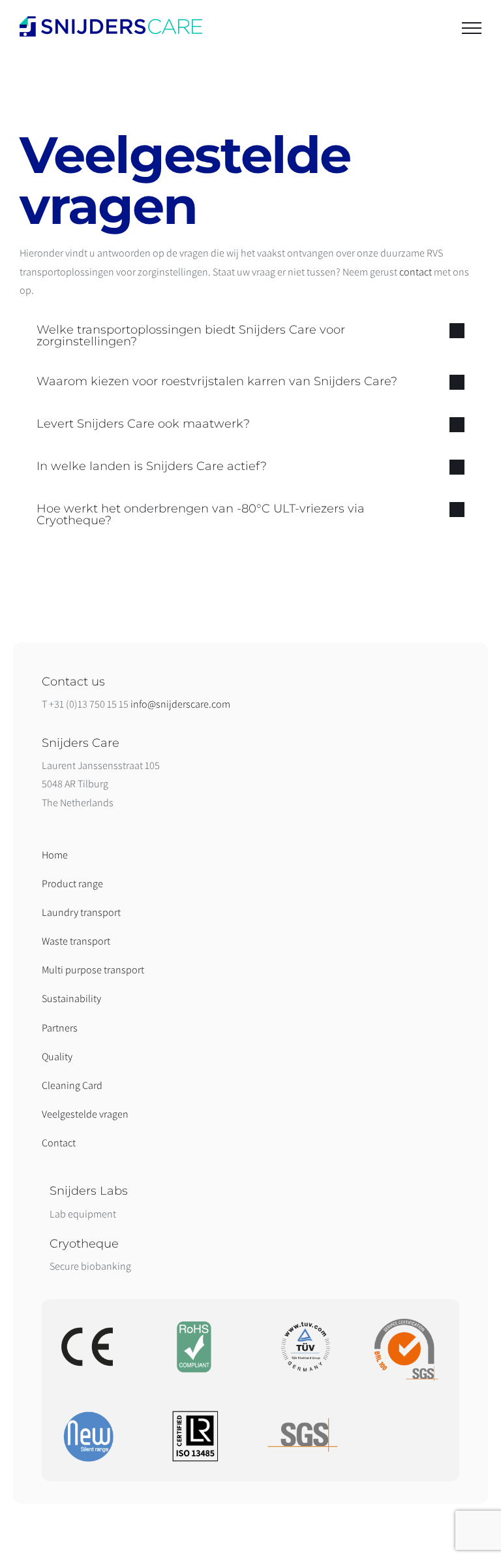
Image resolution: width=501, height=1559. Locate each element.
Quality (57, 1056)
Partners (60, 1028)
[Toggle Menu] (472, 28)
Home (55, 855)
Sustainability (71, 998)
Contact (59, 1143)
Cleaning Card (72, 1085)
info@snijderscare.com (180, 704)
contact (415, 272)
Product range (72, 883)
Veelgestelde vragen (85, 1114)
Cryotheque (84, 1243)
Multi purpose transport (93, 970)
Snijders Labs (89, 1191)
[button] (250, 335)
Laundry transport (81, 912)
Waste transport (76, 941)
